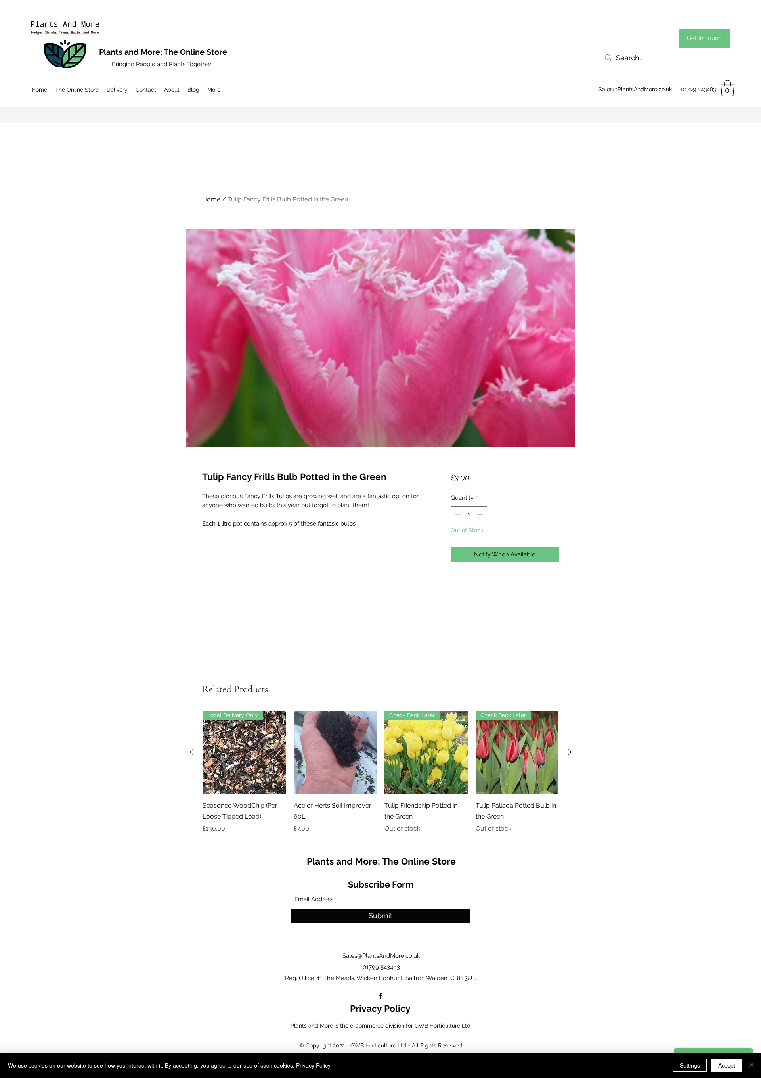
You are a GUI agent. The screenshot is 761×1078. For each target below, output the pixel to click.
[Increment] (480, 514)
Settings (690, 1065)
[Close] (751, 1065)
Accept (726, 1065)
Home (211, 199)
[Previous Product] (191, 752)
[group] (380, 772)
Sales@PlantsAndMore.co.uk (635, 89)
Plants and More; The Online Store (381, 861)
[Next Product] (570, 752)
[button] (727, 88)
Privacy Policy (380, 1008)
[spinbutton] (468, 514)
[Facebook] (380, 996)
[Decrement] (457, 514)
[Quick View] (335, 752)
